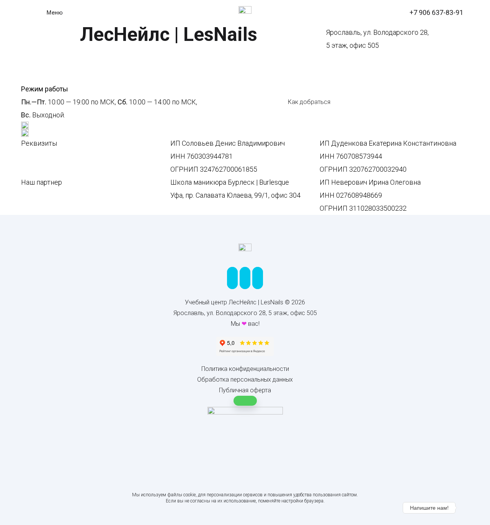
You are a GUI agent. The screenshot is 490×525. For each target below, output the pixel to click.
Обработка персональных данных (245, 379)
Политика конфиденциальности (245, 368)
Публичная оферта (245, 390)
